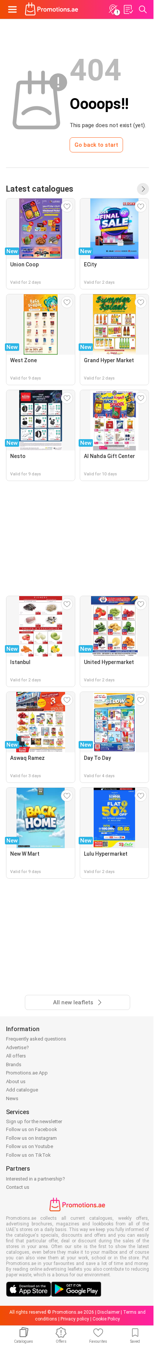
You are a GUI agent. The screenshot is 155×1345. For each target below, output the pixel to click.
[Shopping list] (128, 9)
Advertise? (17, 1047)
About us (16, 1081)
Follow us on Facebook (31, 1129)
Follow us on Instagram (31, 1138)
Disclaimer (108, 1312)
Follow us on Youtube (29, 1146)
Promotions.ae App (27, 1073)
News (12, 1098)
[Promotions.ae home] (52, 9)
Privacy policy (75, 1319)
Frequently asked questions (36, 1039)
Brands (13, 1064)
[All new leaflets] (143, 189)
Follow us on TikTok (28, 1155)
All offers (16, 1056)
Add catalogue (22, 1090)
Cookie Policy (106, 1319)
